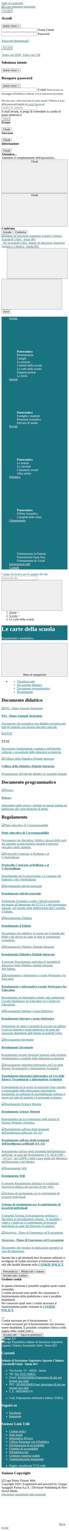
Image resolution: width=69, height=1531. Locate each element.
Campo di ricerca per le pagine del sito (25, 574)
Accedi (7, 10)
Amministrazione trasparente (26, 1459)
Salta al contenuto (12, 3)
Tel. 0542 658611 (25, 1374)
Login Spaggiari (36, 104)
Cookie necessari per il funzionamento (25, 1320)
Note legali (15, 1434)
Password (43, 34)
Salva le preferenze (31, 1334)
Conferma (20, 232)
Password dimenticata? (15, 40)
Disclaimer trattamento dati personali (24, 1494)
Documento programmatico (33, 688)
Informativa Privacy (21, 1438)
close (6, 311)
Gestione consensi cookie (24, 1455)
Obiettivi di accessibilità (23, 1448)
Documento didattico (29, 685)
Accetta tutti (15, 1275)
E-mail (42, 89)
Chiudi (6, 129)
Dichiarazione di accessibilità (26, 1445)
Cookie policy (17, 1431)
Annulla (7, 232)
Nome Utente (46, 29)
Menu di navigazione (34, 674)
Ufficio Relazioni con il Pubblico (29, 1441)
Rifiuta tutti (32, 1271)
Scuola (13, 615)
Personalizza (10, 1271)
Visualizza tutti (26, 681)
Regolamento (25, 692)
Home (13, 612)
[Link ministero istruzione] (18, 6)
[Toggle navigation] (32, 294)
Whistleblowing (18, 1452)
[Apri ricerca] (37, 263)
